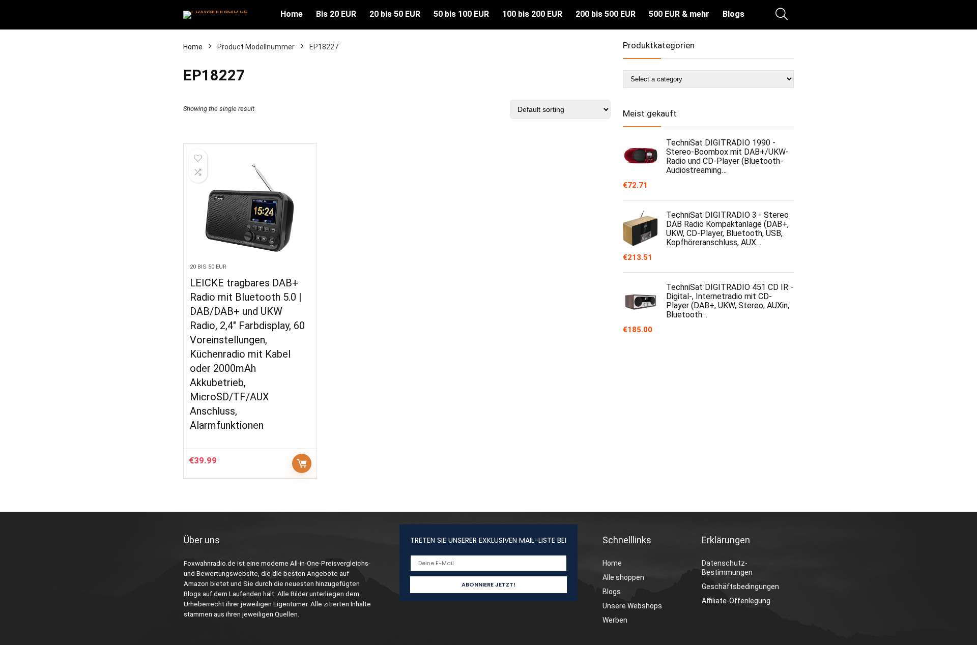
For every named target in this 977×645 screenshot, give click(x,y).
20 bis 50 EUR (394, 14)
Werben (614, 620)
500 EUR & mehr (679, 14)
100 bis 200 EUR (532, 14)
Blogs (733, 14)
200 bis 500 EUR (606, 14)
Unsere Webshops (632, 606)
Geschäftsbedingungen (740, 586)
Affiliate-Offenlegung (736, 601)
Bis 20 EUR (336, 14)
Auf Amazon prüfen (301, 463)
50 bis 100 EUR (461, 14)
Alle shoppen (623, 577)
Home (291, 14)
